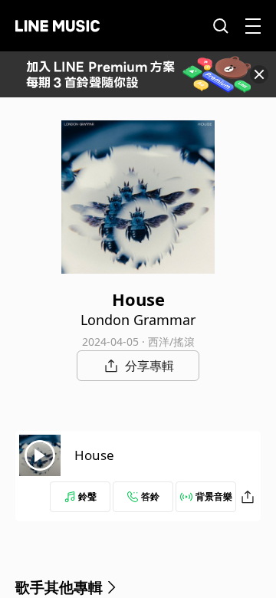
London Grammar (138, 319)
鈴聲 (87, 496)
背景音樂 (214, 496)
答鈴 (150, 496)
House (94, 455)
